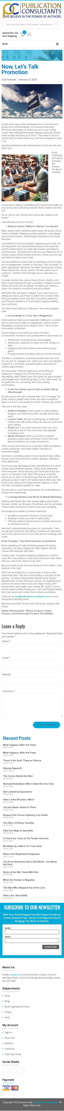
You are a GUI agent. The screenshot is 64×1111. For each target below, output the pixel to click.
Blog (7, 1001)
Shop (7, 995)
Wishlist (9, 1043)
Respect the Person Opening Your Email (25, 815)
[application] (32, 101)
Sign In (8, 1032)
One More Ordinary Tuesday (18, 822)
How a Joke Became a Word (18, 799)
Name (6, 641)
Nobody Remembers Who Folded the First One (28, 783)
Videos (8, 1012)
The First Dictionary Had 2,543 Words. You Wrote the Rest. (30, 863)
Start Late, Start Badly (15, 895)
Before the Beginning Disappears (21, 854)
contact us (15, 974)
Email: (8, 937)
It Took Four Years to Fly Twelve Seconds (26, 838)
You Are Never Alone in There (19, 807)
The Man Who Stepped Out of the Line (24, 887)
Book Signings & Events (17, 1006)
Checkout (10, 1048)
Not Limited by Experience (17, 791)
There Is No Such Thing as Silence (22, 760)
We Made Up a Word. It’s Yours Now (22, 846)
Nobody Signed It (12, 768)
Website (6, 674)
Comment (8, 691)
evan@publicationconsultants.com (31, 596)
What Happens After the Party (19, 745)
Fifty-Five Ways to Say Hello (18, 830)
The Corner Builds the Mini (18, 776)
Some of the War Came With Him (20, 872)
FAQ (7, 1017)
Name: (8, 928)
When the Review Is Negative (19, 880)
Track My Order (13, 1054)
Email (6, 657)
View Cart (10, 1037)
